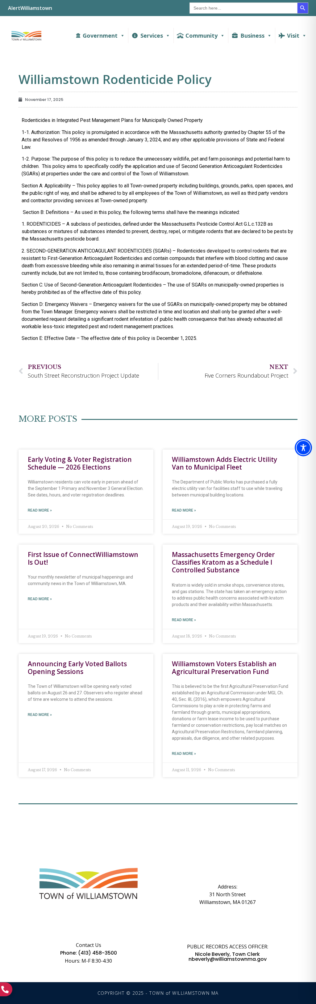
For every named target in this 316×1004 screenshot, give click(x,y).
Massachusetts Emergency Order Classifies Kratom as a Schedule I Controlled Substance (223, 562)
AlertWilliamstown (30, 8)
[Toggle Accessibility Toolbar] (303, 448)
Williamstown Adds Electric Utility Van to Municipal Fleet (224, 463)
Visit (293, 35)
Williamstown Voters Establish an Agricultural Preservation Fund (224, 668)
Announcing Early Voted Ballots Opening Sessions (77, 668)
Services (151, 35)
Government (100, 35)
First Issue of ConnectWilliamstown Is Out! (83, 558)
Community (201, 35)
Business (252, 35)
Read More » (40, 510)
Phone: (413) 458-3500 (88, 953)
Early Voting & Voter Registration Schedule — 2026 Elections (80, 463)
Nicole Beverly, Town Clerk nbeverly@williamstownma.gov (228, 957)
